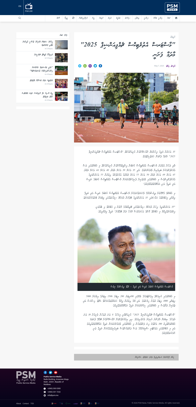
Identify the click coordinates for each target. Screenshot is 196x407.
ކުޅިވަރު (101, 18)
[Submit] (19, 18)
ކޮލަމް (58, 18)
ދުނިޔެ (109, 18)
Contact (26, 403)
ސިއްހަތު (127, 18)
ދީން (93, 18)
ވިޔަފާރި (137, 18)
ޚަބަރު (168, 18)
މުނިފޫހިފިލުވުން (83, 18)
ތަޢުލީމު (118, 18)
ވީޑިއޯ (66, 18)
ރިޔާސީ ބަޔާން (158, 18)
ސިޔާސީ (146, 18)
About (18, 403)
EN (20, 6)
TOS (32, 403)
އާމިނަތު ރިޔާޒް (170, 66)
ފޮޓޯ (73, 18)
